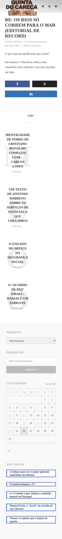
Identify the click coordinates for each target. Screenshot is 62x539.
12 (24, 415)
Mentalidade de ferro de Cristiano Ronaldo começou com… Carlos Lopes (17, 150)
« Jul (8, 451)
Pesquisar (31, 370)
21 (38, 423)
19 (24, 423)
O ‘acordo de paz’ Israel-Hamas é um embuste (17, 294)
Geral (30, 41)
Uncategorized (40, 41)
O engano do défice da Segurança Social (17, 253)
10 (10, 415)
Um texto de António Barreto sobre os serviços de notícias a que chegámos (18, 205)
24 (10, 431)
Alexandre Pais (15, 41)
